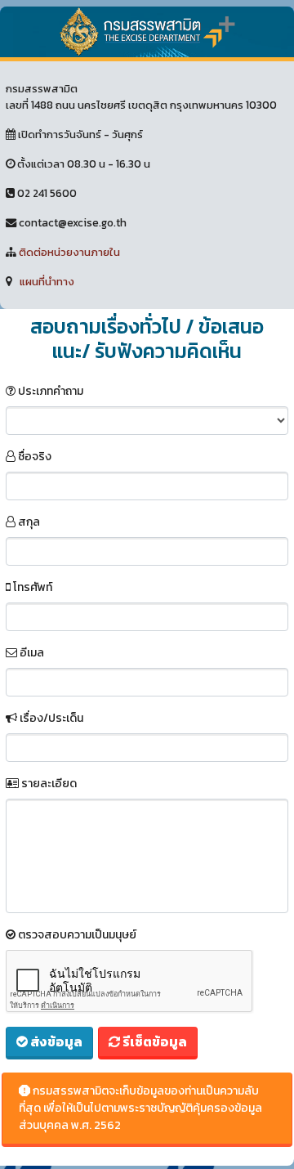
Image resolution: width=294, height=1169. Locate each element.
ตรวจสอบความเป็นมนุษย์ (76, 934)
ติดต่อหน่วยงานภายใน (69, 252)
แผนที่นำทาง (47, 281)
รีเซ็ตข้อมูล (153, 1041)
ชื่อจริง (33, 456)
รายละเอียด (48, 783)
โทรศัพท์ (31, 587)
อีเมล (30, 652)
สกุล (28, 522)
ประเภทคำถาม (49, 391)
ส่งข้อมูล (55, 1041)
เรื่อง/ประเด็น (50, 718)
